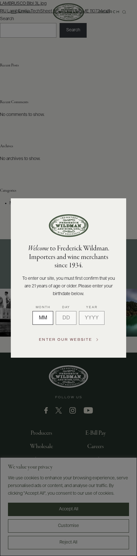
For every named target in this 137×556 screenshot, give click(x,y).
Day (66, 307)
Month (43, 307)
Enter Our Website (65, 340)
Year (91, 307)
